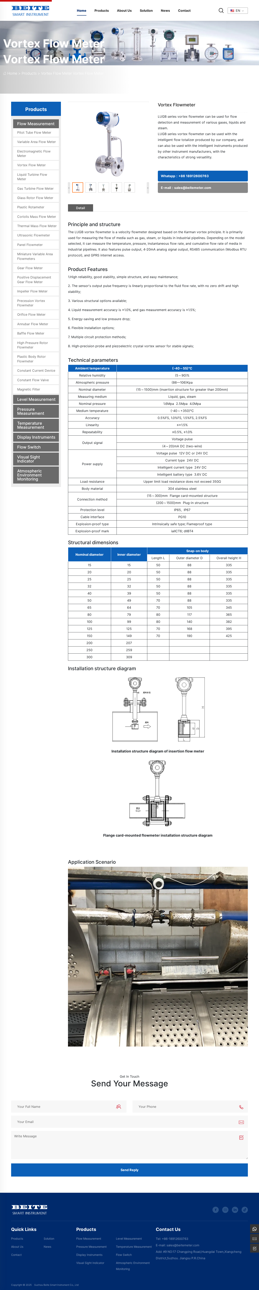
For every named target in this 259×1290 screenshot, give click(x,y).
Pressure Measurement (30, 411)
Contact (184, 10)
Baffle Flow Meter (30, 333)
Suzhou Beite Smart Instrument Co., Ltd (56, 1284)
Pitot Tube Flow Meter (34, 132)
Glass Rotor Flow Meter (35, 198)
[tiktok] (245, 1210)
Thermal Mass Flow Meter (37, 226)
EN (237, 10)
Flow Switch (29, 447)
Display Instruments (36, 437)
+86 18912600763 (193, 176)
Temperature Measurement (30, 425)
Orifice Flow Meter (31, 314)
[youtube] (225, 1210)
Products (101, 10)
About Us (124, 10)
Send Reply (129, 1170)
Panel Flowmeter (30, 245)
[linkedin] (235, 1210)
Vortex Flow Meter (53, 43)
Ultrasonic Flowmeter (33, 235)
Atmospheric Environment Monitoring (29, 475)
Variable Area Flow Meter (36, 142)
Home (81, 10)
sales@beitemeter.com (192, 188)
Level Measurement (36, 399)
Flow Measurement (35, 123)
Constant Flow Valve (33, 380)
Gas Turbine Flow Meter (35, 188)
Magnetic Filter (28, 389)
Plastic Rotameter (30, 207)
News (165, 10)
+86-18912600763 (175, 1239)
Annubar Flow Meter (32, 324)
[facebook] (215, 1210)
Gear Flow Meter (30, 268)
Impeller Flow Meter (32, 291)
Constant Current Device (36, 370)
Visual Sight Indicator (28, 459)
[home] (30, 10)
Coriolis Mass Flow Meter (36, 217)
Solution (146, 10)
